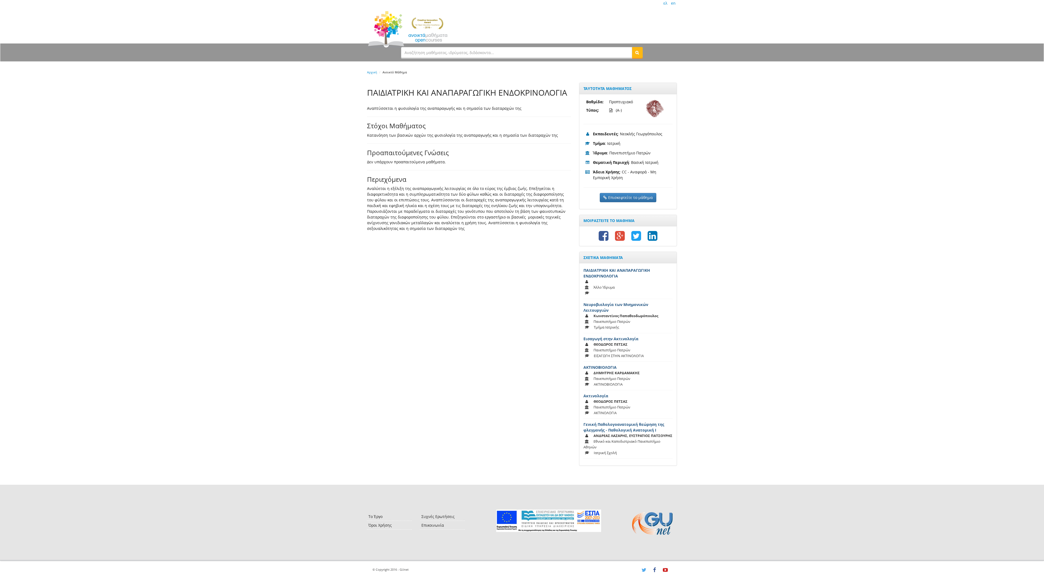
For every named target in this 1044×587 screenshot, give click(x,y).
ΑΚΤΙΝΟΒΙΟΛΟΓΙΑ (600, 367)
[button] (637, 52)
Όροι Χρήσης (380, 525)
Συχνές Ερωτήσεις (438, 516)
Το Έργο (375, 516)
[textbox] (516, 52)
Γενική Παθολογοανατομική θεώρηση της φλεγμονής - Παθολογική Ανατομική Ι (623, 427)
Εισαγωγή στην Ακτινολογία (610, 338)
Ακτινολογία (595, 395)
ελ (665, 3)
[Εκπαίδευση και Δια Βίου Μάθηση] (548, 521)
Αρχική (372, 72)
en (673, 3)
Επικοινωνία (432, 525)
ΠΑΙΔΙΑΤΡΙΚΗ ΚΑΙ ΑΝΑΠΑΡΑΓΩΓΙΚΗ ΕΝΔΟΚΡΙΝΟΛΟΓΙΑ (616, 273)
